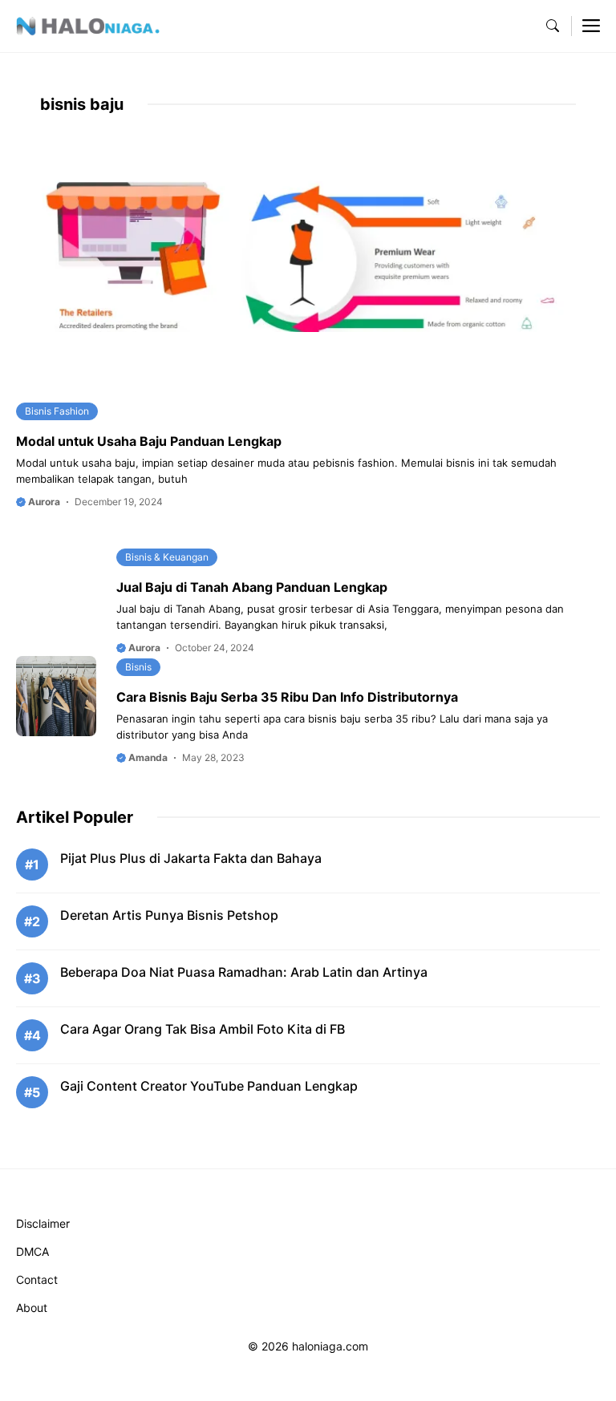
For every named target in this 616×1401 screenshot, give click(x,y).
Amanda (147, 757)
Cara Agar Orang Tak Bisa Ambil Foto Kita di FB (202, 1029)
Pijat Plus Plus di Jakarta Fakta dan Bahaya (191, 858)
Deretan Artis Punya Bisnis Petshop (169, 915)
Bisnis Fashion (57, 411)
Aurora (43, 502)
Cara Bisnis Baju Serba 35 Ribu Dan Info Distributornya (287, 697)
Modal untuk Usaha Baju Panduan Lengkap (149, 441)
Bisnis (138, 667)
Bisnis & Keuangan (167, 557)
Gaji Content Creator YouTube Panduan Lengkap (209, 1086)
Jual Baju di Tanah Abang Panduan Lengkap (251, 587)
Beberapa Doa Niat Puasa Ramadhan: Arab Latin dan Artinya (244, 972)
